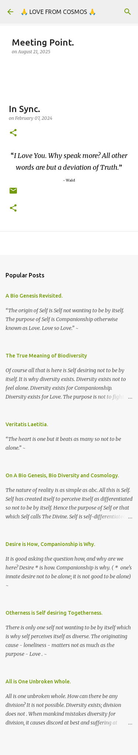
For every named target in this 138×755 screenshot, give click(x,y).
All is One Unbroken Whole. (38, 681)
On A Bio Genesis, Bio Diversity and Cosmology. (62, 475)
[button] (13, 133)
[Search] (127, 12)
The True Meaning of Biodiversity (46, 356)
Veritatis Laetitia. (27, 424)
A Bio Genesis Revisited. (34, 296)
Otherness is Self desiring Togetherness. (54, 613)
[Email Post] (13, 193)
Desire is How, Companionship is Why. (50, 544)
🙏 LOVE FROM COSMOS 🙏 (58, 11)
